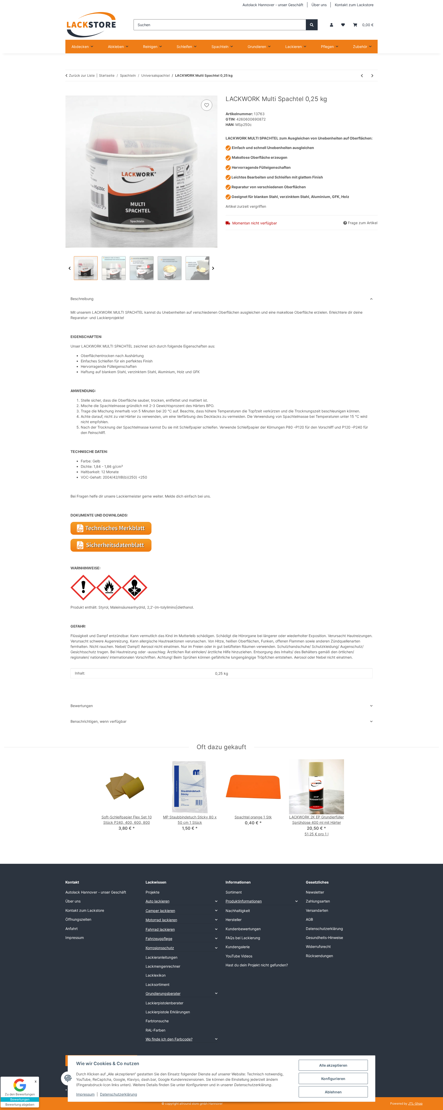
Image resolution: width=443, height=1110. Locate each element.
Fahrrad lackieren (160, 929)
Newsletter (315, 892)
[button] (331, 25)
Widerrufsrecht (318, 946)
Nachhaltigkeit (238, 910)
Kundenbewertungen (243, 929)
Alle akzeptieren (333, 1065)
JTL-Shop (415, 1103)
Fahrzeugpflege (159, 938)
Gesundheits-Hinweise (324, 937)
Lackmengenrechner (163, 966)
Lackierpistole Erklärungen (168, 1012)
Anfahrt (71, 928)
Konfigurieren (333, 1078)
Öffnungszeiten (78, 919)
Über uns (319, 5)
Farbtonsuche (157, 1021)
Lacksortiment (157, 984)
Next (213, 268)
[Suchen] (312, 24)
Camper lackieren (160, 910)
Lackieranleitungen (161, 957)
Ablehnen (333, 1092)
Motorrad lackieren (161, 920)
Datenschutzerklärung (118, 1094)
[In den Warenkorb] (69, 92)
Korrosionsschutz (160, 948)
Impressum (85, 1094)
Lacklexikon (156, 975)
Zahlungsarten (318, 901)
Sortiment (234, 892)
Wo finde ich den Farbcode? (169, 1039)
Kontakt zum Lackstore (354, 5)
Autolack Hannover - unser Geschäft (273, 5)
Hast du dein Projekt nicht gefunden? (257, 965)
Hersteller (233, 919)
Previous (69, 268)
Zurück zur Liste (82, 75)
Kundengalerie (238, 947)
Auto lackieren (157, 901)
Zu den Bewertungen (20, 1094)
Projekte (152, 892)
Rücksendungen (319, 956)
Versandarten (317, 910)
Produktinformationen (244, 901)
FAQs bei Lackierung (243, 938)
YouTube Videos (239, 956)
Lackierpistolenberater (164, 1003)
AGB (309, 919)
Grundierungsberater (163, 993)
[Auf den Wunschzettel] (206, 105)
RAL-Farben (155, 1030)
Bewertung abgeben (19, 1104)
